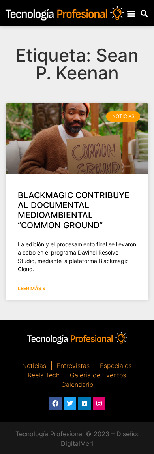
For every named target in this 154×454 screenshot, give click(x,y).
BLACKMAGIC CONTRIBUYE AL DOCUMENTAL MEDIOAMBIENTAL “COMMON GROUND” (74, 210)
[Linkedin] (84, 403)
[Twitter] (70, 403)
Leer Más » (32, 288)
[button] (131, 13)
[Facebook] (55, 403)
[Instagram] (99, 403)
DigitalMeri (77, 443)
